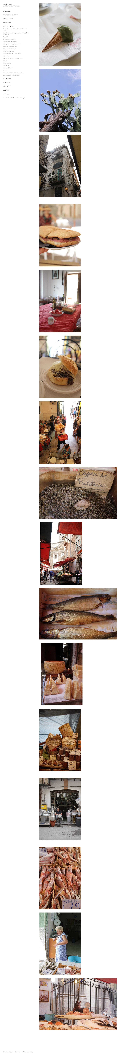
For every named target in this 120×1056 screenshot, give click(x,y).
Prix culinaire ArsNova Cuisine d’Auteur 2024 (15, 29)
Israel (5, 61)
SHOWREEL (6, 11)
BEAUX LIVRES (7, 79)
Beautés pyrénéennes (10, 46)
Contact (17, 1052)
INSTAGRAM (6, 94)
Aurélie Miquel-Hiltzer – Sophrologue (14, 98)
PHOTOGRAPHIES (8, 26)
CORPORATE (7, 82)
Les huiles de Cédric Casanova (12, 58)
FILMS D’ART (7, 22)
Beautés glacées (8, 51)
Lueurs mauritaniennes (10, 41)
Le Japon (6, 65)
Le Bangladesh (7, 68)
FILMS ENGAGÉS (8, 18)
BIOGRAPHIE (7, 86)
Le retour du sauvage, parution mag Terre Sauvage (16, 33)
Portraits (6, 56)
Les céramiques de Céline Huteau (13, 73)
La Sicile (5, 70)
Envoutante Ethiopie (9, 49)
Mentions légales (28, 1052)
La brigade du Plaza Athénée (12, 53)
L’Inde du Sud (7, 63)
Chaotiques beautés (9, 39)
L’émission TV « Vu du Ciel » (11, 75)
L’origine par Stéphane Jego (12, 44)
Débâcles (6, 37)
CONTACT (6, 90)
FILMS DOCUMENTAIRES (10, 15)
